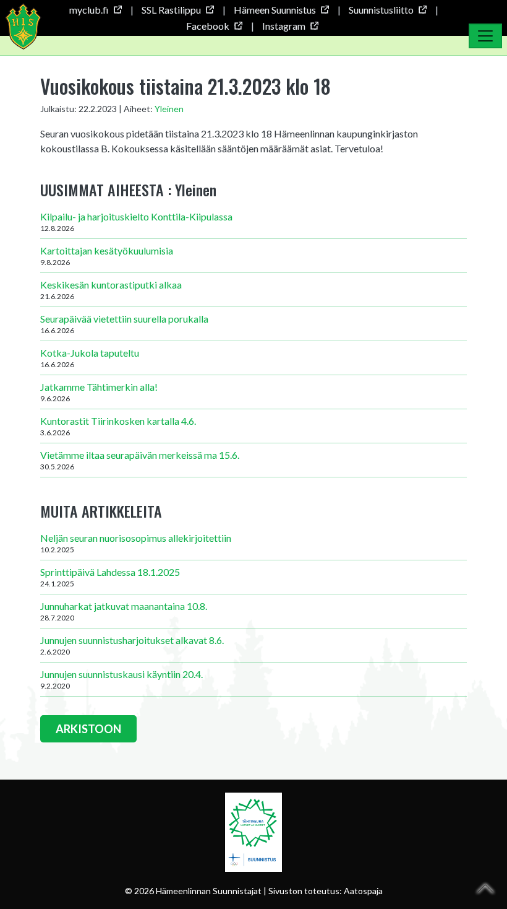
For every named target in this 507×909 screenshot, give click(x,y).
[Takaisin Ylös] (486, 889)
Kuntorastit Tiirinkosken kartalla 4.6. (118, 426)
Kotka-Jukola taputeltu (89, 357)
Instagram (283, 26)
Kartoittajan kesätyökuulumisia (106, 255)
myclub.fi (89, 9)
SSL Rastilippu (171, 9)
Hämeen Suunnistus (275, 9)
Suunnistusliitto (381, 9)
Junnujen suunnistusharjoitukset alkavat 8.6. (132, 645)
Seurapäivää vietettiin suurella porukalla (124, 323)
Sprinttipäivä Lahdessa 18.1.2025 (110, 577)
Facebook (207, 26)
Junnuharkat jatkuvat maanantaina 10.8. (123, 611)
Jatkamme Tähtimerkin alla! (99, 391)
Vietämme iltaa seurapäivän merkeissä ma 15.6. (139, 460)
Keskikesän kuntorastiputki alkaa (111, 289)
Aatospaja (363, 890)
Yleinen (169, 108)
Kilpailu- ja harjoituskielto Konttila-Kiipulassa (136, 221)
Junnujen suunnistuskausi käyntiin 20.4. (121, 679)
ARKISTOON (88, 729)
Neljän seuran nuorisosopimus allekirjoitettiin (135, 543)
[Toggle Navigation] (485, 36)
